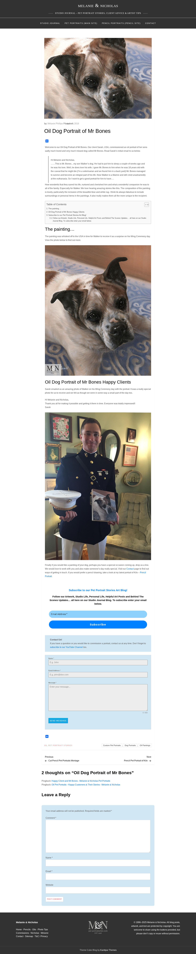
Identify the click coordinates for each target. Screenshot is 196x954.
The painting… (54, 208)
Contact (150, 23)
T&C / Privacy (41, 936)
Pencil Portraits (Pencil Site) (121, 23)
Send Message (58, 721)
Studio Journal (50, 23)
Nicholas (35, 933)
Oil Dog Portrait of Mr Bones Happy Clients (66, 212)
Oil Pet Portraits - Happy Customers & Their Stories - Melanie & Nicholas (86, 785)
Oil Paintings (145, 745)
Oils (34, 929)
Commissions (22, 933)
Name (51, 658)
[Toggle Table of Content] (145, 204)
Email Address (54, 671)
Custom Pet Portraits (112, 745)
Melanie (44, 933)
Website (49, 885)
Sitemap (29, 936)
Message (52, 683)
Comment (51, 818)
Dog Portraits (130, 745)
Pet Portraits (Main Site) (81, 23)
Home (19, 929)
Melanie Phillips (55, 123)
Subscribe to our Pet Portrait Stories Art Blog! (67, 215)
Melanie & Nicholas (98, 5)
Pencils (27, 929)
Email (49, 871)
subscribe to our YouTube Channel (66, 647)
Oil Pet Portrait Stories (58, 745)
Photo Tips (43, 929)
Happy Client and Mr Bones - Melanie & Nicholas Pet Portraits (81, 781)
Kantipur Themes (108, 950)
